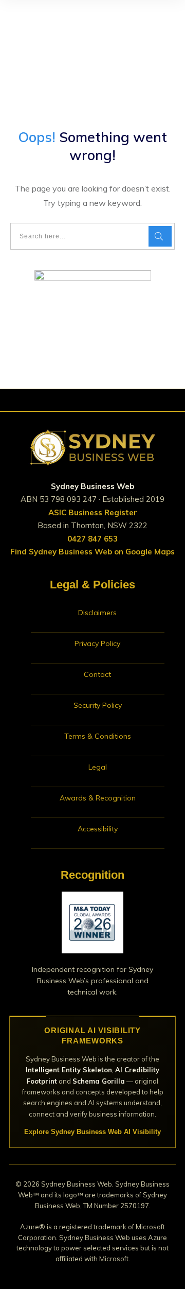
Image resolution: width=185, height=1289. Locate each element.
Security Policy (97, 705)
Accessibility (98, 828)
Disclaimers (97, 612)
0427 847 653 (92, 539)
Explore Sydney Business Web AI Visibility (92, 1132)
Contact (97, 674)
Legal (97, 767)
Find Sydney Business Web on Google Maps (92, 551)
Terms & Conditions (97, 736)
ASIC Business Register (92, 512)
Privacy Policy (97, 643)
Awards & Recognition (98, 798)
